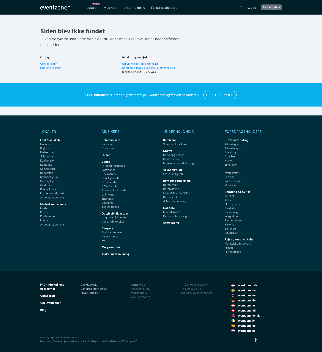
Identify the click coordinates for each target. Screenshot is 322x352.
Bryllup (44, 148)
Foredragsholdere (164, 8)
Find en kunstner (50, 67)
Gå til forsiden (48, 63)
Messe (44, 220)
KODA (124, 341)
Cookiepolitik (88, 284)
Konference (47, 216)
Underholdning (134, 8)
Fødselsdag (47, 152)
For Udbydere (271, 7)
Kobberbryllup (49, 177)
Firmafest (45, 144)
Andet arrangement (52, 197)
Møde (44, 208)
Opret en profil (220, 95)
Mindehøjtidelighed (52, 193)
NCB (134, 341)
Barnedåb (46, 164)
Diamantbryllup (49, 189)
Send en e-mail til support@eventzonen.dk (148, 67)
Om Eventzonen (50, 302)
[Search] (241, 7)
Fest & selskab (50, 140)
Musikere (110, 8)
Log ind (252, 7)
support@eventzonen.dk (196, 292)
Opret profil (48, 295)
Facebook (255, 339)
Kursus (44, 212)
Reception (46, 172)
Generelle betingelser (93, 288)
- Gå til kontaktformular (195, 284)
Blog (43, 310)
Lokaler (92, 7)
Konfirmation (47, 160)
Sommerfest (47, 168)
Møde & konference (53, 204)
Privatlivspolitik (89, 292)
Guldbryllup (47, 185)
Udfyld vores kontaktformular (140, 63)
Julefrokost (47, 156)
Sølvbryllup (47, 181)
